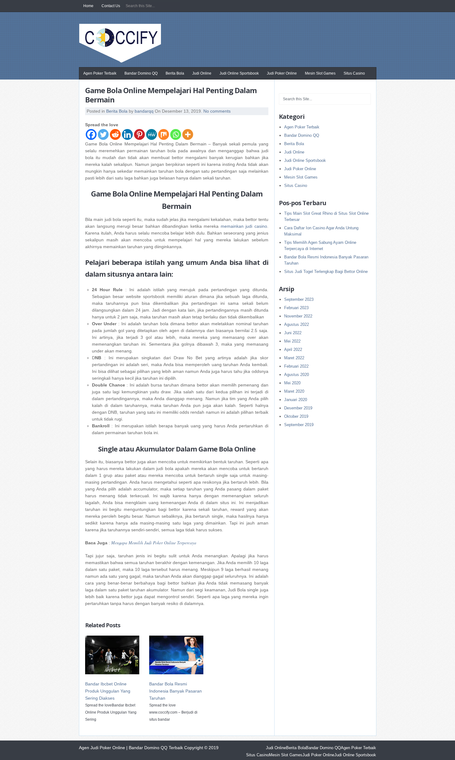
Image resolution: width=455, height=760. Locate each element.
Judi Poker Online (282, 73)
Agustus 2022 (296, 324)
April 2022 (293, 349)
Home (88, 6)
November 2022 (298, 316)
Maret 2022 (294, 358)
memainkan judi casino (244, 226)
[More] (187, 134)
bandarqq (144, 111)
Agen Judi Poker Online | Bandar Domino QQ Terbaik (121, 45)
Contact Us (111, 6)
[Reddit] (115, 134)
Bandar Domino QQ (141, 73)
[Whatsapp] (175, 134)
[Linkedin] (127, 134)
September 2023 (299, 299)
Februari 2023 (296, 307)
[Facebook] (91, 134)
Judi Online (201, 73)
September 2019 (299, 424)
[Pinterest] (139, 134)
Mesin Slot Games (320, 73)
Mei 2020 (292, 383)
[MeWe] (151, 134)
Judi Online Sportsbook (239, 73)
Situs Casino (354, 73)
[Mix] (163, 134)
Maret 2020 (294, 391)
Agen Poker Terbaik (99, 73)
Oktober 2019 (296, 416)
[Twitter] (103, 134)
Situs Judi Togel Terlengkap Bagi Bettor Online (326, 271)
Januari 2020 (295, 399)
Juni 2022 (292, 332)
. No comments (216, 111)
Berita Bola (175, 73)
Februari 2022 (296, 366)
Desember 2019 (298, 408)
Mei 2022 (292, 341)
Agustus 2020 (296, 374)
